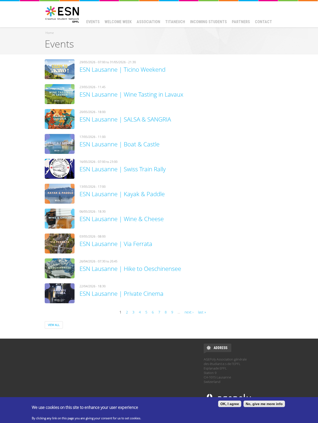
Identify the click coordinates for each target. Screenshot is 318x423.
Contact (263, 21)
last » (202, 312)
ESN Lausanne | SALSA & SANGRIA (125, 119)
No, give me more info (264, 404)
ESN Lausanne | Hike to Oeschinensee (130, 268)
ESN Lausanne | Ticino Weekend (122, 69)
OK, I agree (229, 404)
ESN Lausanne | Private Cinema (121, 293)
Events (93, 21)
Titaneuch (175, 21)
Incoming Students (208, 21)
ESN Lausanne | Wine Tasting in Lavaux (131, 94)
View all (54, 325)
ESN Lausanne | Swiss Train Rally (123, 169)
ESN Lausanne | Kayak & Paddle (122, 194)
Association (148, 21)
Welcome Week (118, 21)
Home (49, 33)
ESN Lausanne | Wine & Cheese (122, 219)
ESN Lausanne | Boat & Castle (119, 144)
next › (189, 312)
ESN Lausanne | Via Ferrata (116, 244)
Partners (241, 21)
